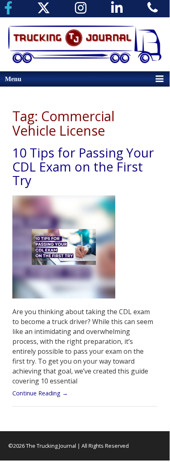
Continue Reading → (40, 393)
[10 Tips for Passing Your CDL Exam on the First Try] (63, 250)
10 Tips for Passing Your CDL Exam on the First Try (83, 166)
